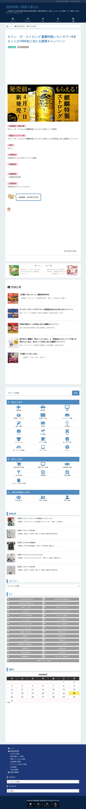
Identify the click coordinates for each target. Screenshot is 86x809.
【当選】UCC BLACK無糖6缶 (26, 543)
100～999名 (67, 500)
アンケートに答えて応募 (19, 483)
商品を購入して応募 (16, 756)
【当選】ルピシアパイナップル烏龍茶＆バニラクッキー (34, 518)
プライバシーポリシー (64, 1)
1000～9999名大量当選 (62, 599)
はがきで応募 (14, 754)
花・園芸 (43, 434)
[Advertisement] (43, 66)
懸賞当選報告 (14, 772)
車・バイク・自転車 (18, 450)
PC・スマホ (43, 450)
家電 (67, 410)
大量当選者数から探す (19, 492)
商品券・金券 (43, 418)
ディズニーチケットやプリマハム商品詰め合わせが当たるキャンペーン (46, 309)
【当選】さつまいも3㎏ (28, 354)
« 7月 (8, 702)
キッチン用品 (43, 442)
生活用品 (67, 426)
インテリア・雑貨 (67, 418)
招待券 (43, 426)
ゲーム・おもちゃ (26, 624)
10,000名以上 (19, 500)
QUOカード (25, 607)
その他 (25, 611)
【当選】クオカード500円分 (25, 530)
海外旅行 (18, 410)
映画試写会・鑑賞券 (26, 644)
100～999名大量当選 (25, 599)
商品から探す (16, 402)
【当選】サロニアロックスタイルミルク (29, 555)
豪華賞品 (25, 656)
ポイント (67, 450)
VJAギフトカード (62, 607)
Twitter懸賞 (32, 26)
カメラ (19, 434)
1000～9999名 (43, 500)
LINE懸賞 (43, 475)
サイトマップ (76, 1)
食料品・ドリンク (23, 47)
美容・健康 (19, 426)
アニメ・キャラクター (62, 611)
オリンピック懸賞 (62, 615)
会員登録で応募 (67, 467)
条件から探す (16, 459)
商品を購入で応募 (19, 467)
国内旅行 (43, 410)
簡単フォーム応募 (43, 467)
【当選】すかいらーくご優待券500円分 (34, 294)
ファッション (19, 442)
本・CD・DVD (67, 442)
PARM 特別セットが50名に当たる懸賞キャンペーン (39, 324)
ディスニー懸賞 (62, 624)
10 (12, 689)
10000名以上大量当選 (25, 603)
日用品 (62, 640)
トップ (10, 26)
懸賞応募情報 (20, 26)
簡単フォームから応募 (17, 759)
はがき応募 (19, 475)
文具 (67, 434)
